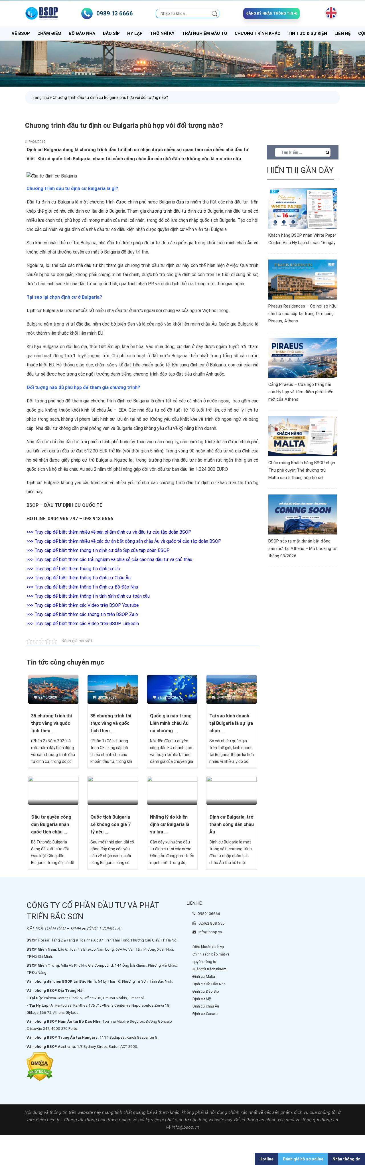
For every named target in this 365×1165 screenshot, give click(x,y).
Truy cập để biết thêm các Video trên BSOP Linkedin (87, 623)
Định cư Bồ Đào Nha (209, 984)
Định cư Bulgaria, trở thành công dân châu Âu (231, 824)
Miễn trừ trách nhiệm (209, 969)
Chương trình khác (257, 33)
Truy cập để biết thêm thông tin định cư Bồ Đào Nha (86, 587)
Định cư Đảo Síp (205, 991)
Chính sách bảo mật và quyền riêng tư (211, 958)
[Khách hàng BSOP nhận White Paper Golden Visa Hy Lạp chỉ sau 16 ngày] (302, 208)
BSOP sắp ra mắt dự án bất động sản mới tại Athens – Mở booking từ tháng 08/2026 (302, 548)
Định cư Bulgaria (43, 310)
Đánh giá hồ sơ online (303, 1159)
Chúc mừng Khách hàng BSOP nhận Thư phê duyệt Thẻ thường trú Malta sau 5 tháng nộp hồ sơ (301, 470)
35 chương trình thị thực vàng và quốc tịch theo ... (51, 723)
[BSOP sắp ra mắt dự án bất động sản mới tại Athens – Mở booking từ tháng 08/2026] (302, 514)
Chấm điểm (49, 33)
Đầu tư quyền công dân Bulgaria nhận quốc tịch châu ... (51, 824)
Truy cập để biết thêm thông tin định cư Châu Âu (83, 577)
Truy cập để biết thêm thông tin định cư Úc (77, 568)
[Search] (214, 13)
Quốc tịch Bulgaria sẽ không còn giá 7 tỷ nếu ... (110, 824)
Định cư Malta (203, 976)
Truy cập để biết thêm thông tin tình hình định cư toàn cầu (92, 596)
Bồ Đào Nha (82, 33)
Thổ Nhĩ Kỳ (162, 33)
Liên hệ (342, 33)
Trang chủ (40, 97)
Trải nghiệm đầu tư (204, 33)
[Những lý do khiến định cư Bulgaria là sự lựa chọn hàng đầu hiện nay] (172, 790)
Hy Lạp (135, 33)
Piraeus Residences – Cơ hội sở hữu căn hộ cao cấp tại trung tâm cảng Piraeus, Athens (302, 314)
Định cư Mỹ (201, 999)
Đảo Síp (111, 33)
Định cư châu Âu (205, 1006)
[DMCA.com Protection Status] (40, 1066)
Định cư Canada (205, 1014)
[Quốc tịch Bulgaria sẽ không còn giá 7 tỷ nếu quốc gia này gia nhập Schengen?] (113, 790)
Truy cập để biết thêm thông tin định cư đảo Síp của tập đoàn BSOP (102, 550)
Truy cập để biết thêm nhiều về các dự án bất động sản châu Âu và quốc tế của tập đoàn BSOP (128, 541)
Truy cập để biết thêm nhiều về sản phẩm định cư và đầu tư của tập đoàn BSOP (113, 532)
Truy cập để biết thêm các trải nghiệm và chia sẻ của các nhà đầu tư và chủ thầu (113, 559)
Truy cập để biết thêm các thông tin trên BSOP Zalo (86, 614)
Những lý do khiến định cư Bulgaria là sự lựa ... (169, 824)
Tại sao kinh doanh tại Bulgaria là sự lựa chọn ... (231, 723)
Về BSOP (21, 33)
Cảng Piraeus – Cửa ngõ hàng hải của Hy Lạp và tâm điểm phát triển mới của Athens (300, 392)
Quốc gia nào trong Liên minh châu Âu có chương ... (171, 723)
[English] (330, 12)
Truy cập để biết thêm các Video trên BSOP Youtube (87, 605)
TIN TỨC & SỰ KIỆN (307, 33)
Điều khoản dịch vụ (208, 947)
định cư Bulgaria (58, 202)
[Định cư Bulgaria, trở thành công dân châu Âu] (231, 790)
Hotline (266, 1159)
